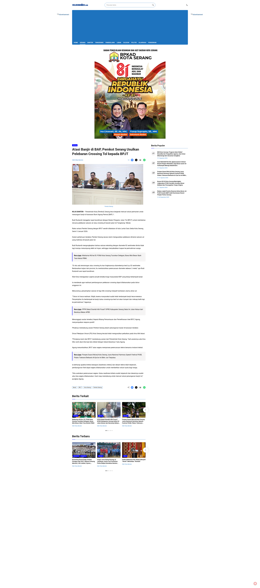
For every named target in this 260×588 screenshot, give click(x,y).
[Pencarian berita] (153, 5)
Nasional (76, 456)
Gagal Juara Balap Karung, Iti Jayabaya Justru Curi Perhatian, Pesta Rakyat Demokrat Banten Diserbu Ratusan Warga (107, 462)
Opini (125, 456)
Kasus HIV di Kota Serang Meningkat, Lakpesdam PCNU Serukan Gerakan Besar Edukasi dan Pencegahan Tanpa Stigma (170, 183)
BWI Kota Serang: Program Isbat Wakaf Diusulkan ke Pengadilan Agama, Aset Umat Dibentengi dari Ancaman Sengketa (171, 154)
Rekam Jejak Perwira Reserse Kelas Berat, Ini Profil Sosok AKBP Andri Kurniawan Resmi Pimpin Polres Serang (171, 193)
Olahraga (142, 42)
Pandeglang (110, 42)
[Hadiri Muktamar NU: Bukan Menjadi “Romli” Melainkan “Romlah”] (134, 456)
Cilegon (126, 42)
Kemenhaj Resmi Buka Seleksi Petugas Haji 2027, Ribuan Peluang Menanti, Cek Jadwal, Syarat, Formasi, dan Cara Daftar (83, 462)
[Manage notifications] (255, 583)
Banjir (74, 387)
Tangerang (99, 42)
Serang (82, 42)
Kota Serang (87, 387)
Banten (90, 42)
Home (76, 42)
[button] (187, 5)
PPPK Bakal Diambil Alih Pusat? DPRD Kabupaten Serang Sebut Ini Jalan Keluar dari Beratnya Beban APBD (108, 422)
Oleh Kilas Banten (77, 160)
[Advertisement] (130, 26)
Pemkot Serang (97, 387)
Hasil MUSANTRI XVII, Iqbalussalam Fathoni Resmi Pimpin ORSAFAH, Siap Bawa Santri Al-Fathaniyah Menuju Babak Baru (172, 163)
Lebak (119, 42)
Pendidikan (152, 42)
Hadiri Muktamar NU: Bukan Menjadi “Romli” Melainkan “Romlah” (134, 460)
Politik (134, 42)
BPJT (80, 387)
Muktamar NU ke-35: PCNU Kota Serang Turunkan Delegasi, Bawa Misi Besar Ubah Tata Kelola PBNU (83, 421)
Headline (83, 456)
